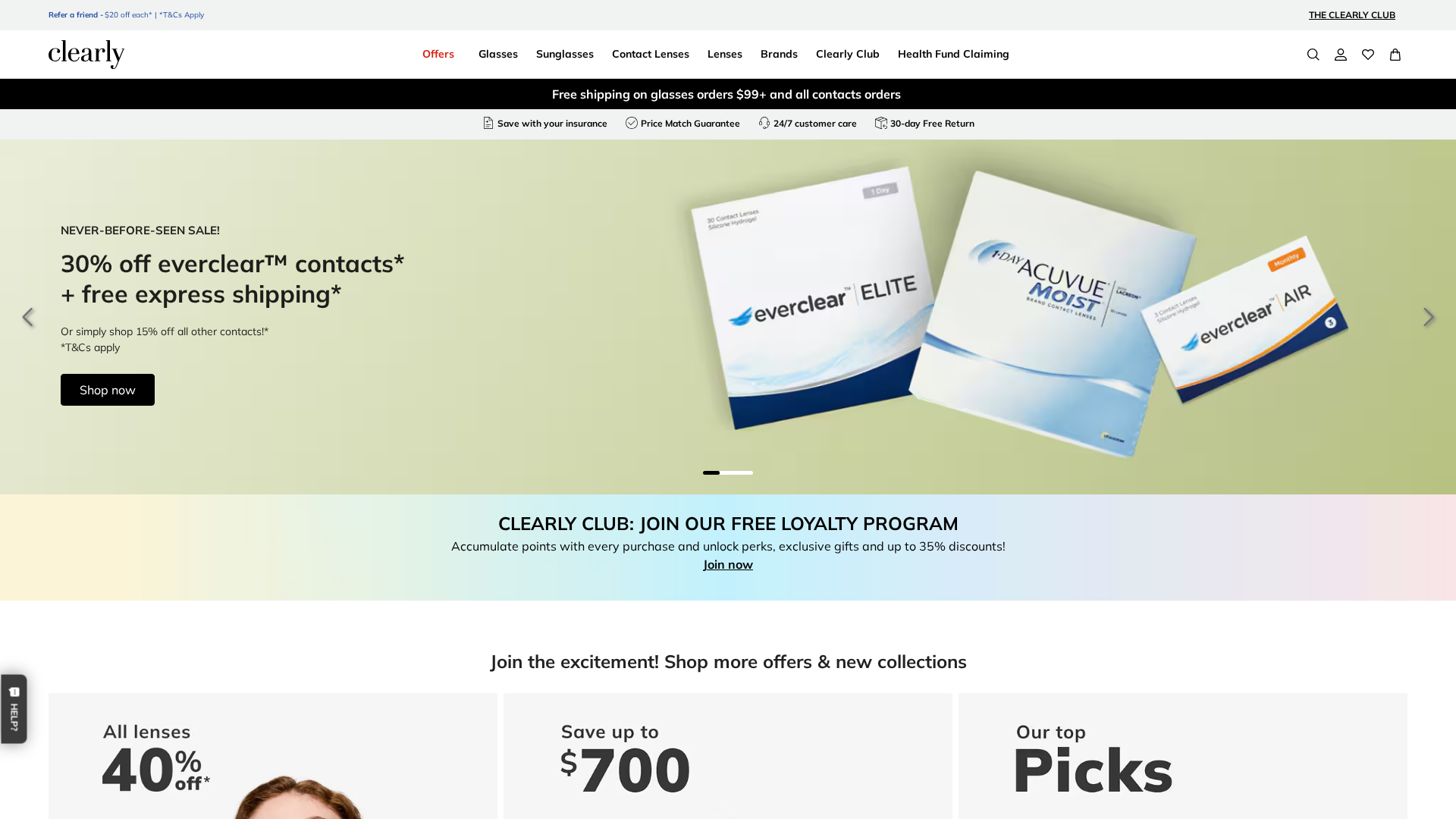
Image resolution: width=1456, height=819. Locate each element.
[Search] (1313, 54)
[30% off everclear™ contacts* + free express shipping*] (728, 317)
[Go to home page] (86, 54)
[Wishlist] (1368, 54)
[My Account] (1341, 54)
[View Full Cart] (1395, 54)
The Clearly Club (1352, 14)
